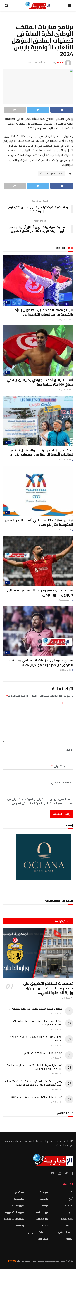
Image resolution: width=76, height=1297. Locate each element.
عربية (45, 1205)
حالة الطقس (65, 1232)
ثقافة (69, 1225)
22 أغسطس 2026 (63, 319)
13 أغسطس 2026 (63, 530)
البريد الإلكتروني (62, 766)
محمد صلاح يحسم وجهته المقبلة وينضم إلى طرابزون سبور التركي (40, 592)
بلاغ (71, 1212)
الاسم (68, 750)
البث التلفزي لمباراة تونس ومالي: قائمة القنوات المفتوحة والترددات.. (37, 1023)
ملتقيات (19, 1199)
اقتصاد (69, 1205)
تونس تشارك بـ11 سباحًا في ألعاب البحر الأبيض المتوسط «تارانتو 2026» (39, 522)
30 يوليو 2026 (65, 670)
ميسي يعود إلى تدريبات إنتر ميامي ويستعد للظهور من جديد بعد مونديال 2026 (40, 662)
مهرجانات (18, 1205)
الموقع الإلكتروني (62, 783)
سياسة (44, 1192)
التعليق (67, 703)
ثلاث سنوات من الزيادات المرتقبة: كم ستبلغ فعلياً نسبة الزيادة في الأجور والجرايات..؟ (34, 1067)
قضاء (45, 1225)
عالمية (44, 1199)
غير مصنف (42, 1212)
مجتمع (19, 1192)
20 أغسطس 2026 (63, 459)
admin (59, 62)
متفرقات (43, 1238)
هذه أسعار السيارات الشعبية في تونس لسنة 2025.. (36, 1097)
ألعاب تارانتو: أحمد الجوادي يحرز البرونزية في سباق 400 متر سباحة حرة (40, 382)
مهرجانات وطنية (14, 1218)
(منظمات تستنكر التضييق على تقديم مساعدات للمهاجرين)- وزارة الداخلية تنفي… (48, 988)
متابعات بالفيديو (38, 1232)
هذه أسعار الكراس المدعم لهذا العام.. (42, 1052)
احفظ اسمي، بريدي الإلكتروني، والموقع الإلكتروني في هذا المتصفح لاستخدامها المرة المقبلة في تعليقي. (40, 801)
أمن (70, 1199)
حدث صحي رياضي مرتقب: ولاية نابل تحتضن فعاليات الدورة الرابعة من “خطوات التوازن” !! (39, 452)
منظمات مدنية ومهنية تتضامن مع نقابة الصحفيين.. (35, 1008)
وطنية (20, 1225)
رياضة (8, 442)
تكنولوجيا (67, 1218)
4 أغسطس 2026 (64, 600)
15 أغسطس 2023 (36, 62)
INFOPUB (11, 1261)
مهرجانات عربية (14, 1212)
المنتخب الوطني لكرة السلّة (52, 173)
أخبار (7, 302)
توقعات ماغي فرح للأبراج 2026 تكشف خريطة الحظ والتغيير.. (36, 1038)
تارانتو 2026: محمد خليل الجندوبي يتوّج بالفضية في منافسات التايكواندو (44, 312)
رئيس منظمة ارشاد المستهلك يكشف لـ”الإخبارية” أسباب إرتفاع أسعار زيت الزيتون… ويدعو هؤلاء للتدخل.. (33, 1083)
